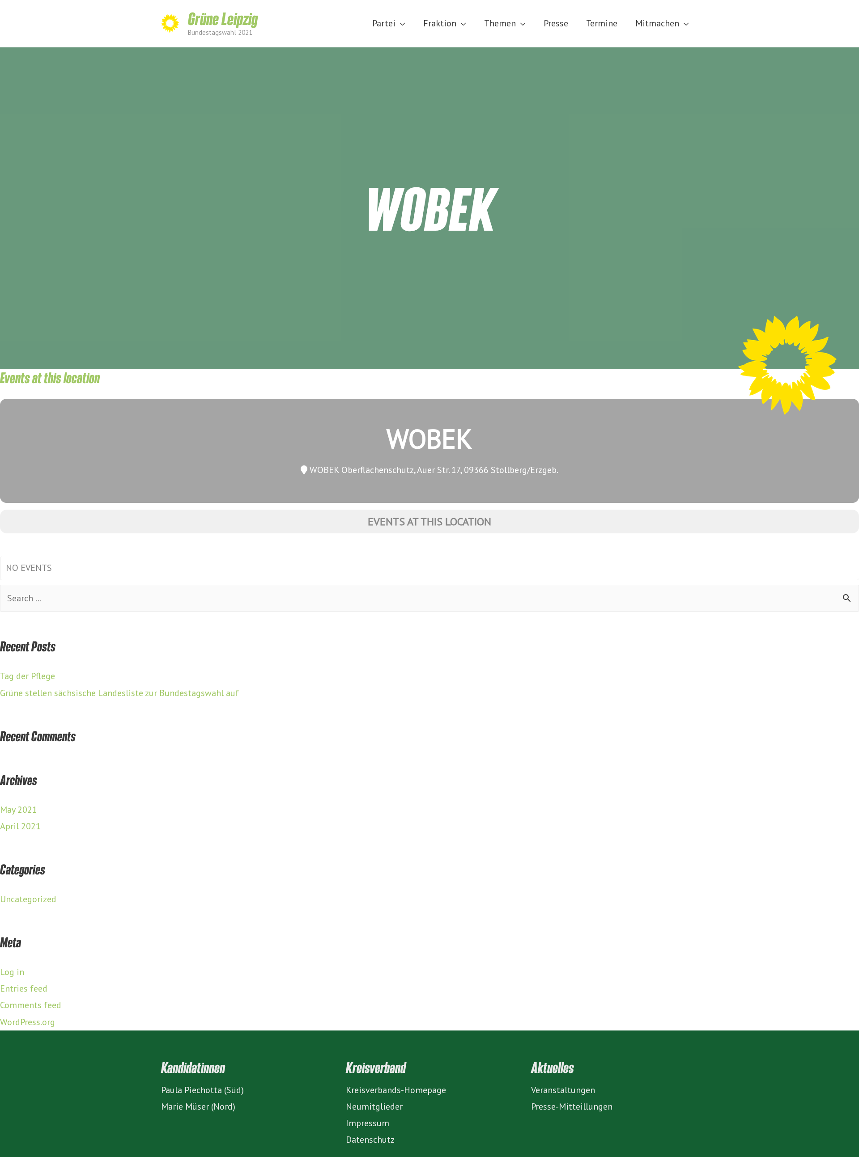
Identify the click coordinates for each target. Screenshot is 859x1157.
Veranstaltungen (563, 1090)
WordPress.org (27, 1022)
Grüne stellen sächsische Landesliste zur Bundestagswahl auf (119, 693)
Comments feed (30, 1005)
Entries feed (23, 988)
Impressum (367, 1123)
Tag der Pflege (27, 676)
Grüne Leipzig (223, 18)
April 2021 (20, 826)
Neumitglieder (374, 1106)
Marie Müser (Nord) (198, 1106)
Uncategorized (28, 899)
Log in (12, 972)
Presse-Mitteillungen (571, 1106)
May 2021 (18, 809)
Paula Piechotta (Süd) (202, 1090)
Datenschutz (370, 1139)
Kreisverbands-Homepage (396, 1090)
